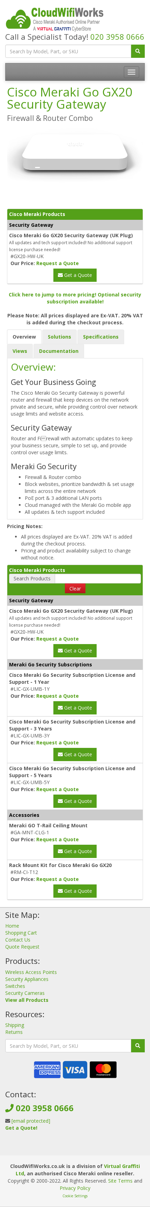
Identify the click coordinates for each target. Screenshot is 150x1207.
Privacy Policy (75, 1188)
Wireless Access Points (31, 972)
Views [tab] (20, 351)
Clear (75, 588)
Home (12, 925)
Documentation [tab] (58, 351)
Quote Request (22, 946)
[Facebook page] (63, 1148)
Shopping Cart (21, 932)
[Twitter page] (74, 1148)
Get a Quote (77, 275)
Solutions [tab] (59, 336)
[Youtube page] (85, 1148)
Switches (15, 986)
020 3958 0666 (117, 36)
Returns (14, 1032)
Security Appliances (26, 979)
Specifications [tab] (101, 336)
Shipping (14, 1025)
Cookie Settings (75, 1195)
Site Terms (120, 1180)
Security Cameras (25, 993)
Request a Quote (57, 263)
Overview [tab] (24, 336)
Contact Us (17, 939)
